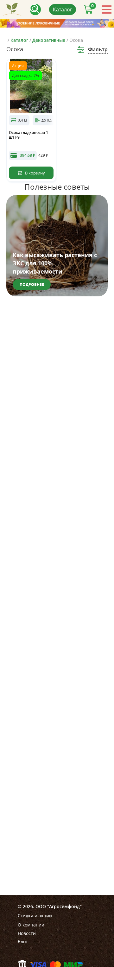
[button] (20, 109)
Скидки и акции (35, 916)
